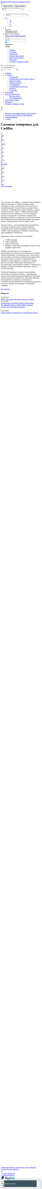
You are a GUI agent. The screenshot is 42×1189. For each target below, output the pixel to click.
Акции (26, 1167)
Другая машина (6, 186)
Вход (7, 46)
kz (10, 22)
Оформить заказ (11, 32)
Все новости (5, 289)
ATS (2, 136)
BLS (2, 140)
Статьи (3, 1169)
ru (10, 20)
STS (2, 172)
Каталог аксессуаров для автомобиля (18, 115)
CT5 (2, 152)
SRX (2, 168)
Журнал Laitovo (15, 81)
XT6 (2, 184)
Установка (13, 90)
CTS (2, 160)
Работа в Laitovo (15, 83)
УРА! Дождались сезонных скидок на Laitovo (17, 299)
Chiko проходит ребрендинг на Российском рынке (19, 313)
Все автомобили (11, 117)
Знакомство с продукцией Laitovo (21, 79)
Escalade (4, 164)
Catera (3, 144)
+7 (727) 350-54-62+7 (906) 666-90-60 (8, 1174)
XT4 (2, 176)
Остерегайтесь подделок (18, 86)
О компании (14, 77)
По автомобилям (15, 98)
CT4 (2, 148)
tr (10, 24)
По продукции (14, 96)
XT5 (2, 180)
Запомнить (9, 44)
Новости (12, 88)
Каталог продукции (16, 1167)
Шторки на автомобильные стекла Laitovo (20, 113)
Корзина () (15, 2)
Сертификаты (14, 85)
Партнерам (5, 1167)
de (10, 26)
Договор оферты (12, 1169)
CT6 (2, 156)
